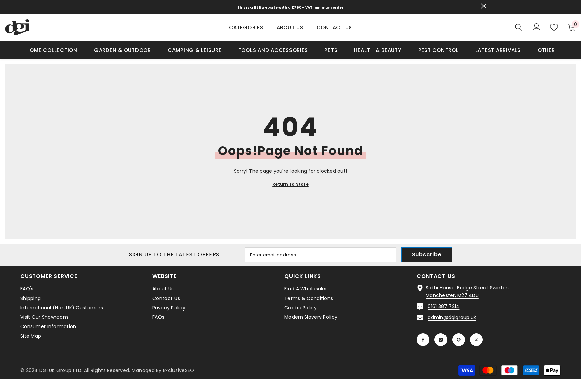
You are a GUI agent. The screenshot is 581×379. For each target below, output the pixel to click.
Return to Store (290, 184)
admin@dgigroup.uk (452, 317)
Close (483, 6)
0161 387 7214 (443, 306)
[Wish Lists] (554, 27)
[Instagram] (440, 339)
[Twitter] (476, 339)
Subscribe (427, 255)
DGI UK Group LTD (60, 370)
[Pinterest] (458, 339)
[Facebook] (423, 339)
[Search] (518, 27)
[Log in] (537, 27)
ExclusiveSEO (178, 370)
